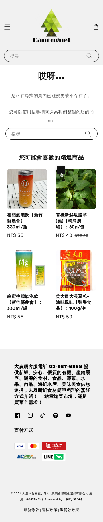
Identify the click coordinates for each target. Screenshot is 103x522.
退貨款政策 (70, 510)
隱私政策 (50, 510)
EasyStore (73, 499)
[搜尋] (89, 55)
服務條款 (31, 510)
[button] (7, 26)
